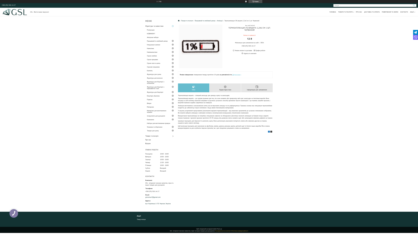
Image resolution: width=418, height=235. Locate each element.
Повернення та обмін (390, 12)
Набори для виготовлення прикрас (158, 123)
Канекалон (150, 120)
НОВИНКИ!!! (151, 34)
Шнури (149, 103)
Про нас (359, 12)
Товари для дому (153, 131)
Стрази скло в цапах (153, 63)
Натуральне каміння (153, 45)
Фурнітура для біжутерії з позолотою (155, 82)
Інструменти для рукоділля (156, 116)
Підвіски (149, 100)
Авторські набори (152, 37)
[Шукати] (413, 5)
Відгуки (148, 143)
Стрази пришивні (152, 59)
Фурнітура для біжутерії (155, 92)
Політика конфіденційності (240, 231)
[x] (271, 132)
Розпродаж (150, 30)
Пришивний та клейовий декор (157, 41)
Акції (412, 12)
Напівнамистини (152, 52)
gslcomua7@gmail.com (153, 197)
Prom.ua (219, 229)
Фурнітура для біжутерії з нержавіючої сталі (155, 87)
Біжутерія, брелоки (153, 96)
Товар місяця (141, 219)
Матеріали (150, 107)
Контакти (404, 12)
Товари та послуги (345, 12)
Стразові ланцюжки (153, 67)
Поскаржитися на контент (223, 231)
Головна (333, 12)
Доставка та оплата (372, 12)
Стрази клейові (152, 56)
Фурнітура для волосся (155, 78)
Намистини (150, 48)
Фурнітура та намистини (154, 26)
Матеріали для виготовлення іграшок (156, 111)
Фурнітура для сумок (154, 74)
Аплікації (220, 20)
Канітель (150, 71)
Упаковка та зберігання (154, 127)
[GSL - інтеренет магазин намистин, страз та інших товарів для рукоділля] (15, 12)
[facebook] (269, 132)
